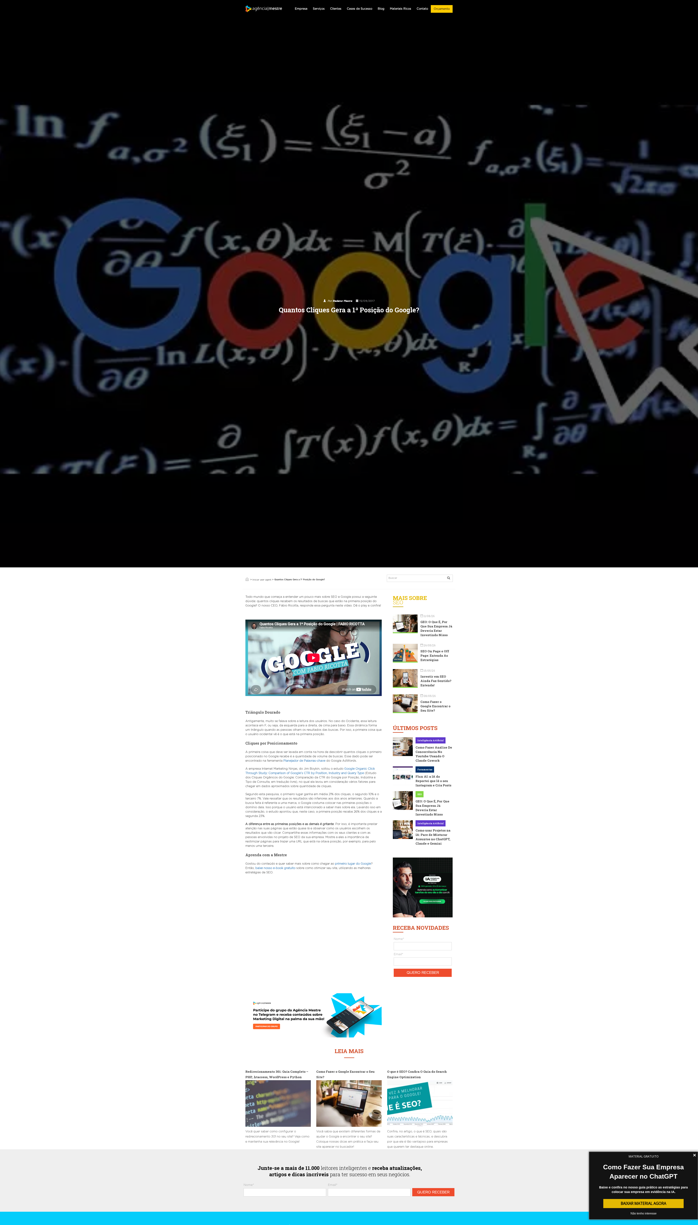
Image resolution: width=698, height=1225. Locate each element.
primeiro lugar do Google (353, 863)
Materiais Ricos (400, 8)
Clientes (335, 8)
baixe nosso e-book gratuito (275, 868)
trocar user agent (261, 580)
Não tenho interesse (644, 1213)
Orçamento (442, 8)
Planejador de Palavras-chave (304, 760)
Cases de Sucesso (359, 8)
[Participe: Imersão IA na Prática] (423, 887)
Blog (381, 8)
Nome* (399, 938)
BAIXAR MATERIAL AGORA (643, 1203)
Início (247, 579)
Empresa (301, 8)
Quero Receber (423, 973)
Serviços (319, 8)
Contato (422, 8)
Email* (398, 954)
